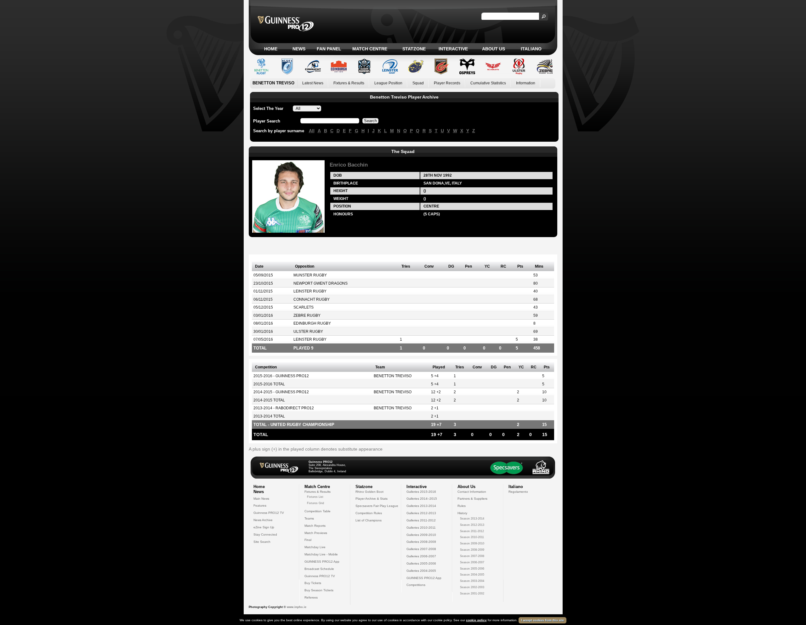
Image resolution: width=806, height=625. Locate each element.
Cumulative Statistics (488, 83)
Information (525, 83)
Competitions (415, 585)
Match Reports (315, 525)
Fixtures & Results (348, 83)
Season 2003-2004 (472, 580)
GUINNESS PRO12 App (321, 561)
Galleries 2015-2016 (421, 491)
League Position (388, 83)
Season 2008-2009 (472, 549)
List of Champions (368, 520)
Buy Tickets (312, 583)
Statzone (414, 48)
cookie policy (476, 620)
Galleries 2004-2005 (421, 570)
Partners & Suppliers (472, 498)
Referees (311, 597)
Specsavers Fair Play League (376, 506)
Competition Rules (368, 513)
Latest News (312, 83)
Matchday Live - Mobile (321, 554)
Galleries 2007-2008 (421, 549)
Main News (261, 498)
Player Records (447, 83)
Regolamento (518, 491)
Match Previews (315, 533)
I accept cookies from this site (542, 620)
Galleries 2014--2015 (421, 498)
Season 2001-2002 (472, 593)
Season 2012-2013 (472, 524)
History (462, 513)
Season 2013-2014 (472, 518)
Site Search (261, 541)
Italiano (531, 48)
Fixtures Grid (315, 503)
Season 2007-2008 (472, 556)
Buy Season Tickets (318, 590)
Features (259, 505)
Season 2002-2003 (472, 587)
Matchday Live (315, 547)
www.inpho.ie (296, 607)
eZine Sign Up (263, 527)
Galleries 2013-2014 (421, 506)
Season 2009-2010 (472, 543)
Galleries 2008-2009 (421, 541)
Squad (418, 83)
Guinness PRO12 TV (268, 512)
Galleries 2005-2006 (421, 563)
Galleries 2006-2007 (421, 556)
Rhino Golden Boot (369, 491)
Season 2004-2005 (472, 574)
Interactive (453, 48)
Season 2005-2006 (472, 568)
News (298, 48)
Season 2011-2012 (472, 531)
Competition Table (317, 511)
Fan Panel (329, 48)
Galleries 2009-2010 (421, 535)
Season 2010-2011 (472, 537)
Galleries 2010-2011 (421, 527)
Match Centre (369, 48)
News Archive (263, 520)
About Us (493, 48)
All (312, 130)
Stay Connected (265, 534)
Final (307, 540)
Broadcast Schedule (319, 569)
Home (270, 48)
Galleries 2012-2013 (421, 513)
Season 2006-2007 (472, 562)
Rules (461, 506)
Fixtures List (315, 496)
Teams (309, 518)
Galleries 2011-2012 (421, 520)
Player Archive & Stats (371, 498)
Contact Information (471, 491)
